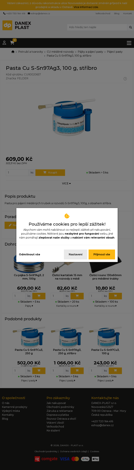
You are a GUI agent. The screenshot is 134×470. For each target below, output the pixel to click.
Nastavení (75, 254)
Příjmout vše (101, 254)
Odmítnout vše (29, 254)
